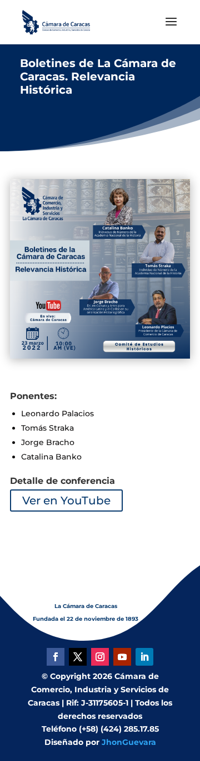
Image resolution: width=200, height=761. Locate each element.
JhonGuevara (129, 742)
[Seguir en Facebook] (55, 657)
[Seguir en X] (78, 657)
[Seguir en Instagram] (100, 657)
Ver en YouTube (66, 500)
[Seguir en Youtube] (122, 657)
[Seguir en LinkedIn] (144, 657)
